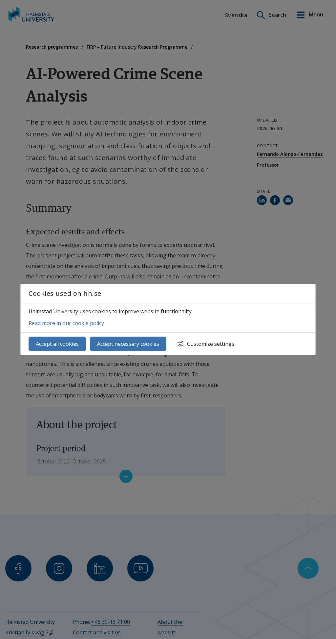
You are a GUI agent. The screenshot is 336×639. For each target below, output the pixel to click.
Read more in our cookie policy (66, 323)
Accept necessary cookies (128, 343)
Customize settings (210, 343)
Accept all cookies (57, 343)
